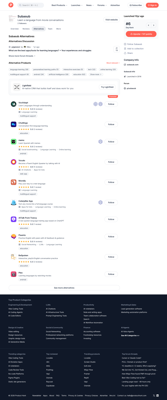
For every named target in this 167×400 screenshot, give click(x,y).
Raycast (49, 382)
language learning (19, 69)
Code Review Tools (16, 370)
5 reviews (38, 167)
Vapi (48, 374)
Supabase (50, 386)
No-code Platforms (16, 374)
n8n (47, 362)
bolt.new (87, 366)
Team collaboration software (95, 316)
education (79, 74)
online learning (108, 69)
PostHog (49, 370)
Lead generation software (131, 309)
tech (91, 69)
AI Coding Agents (15, 312)
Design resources (15, 335)
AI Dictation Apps (15, 362)
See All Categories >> (130, 335)
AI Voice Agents (127, 331)
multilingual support (19, 74)
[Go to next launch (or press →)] (153, 25)
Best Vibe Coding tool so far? (133, 378)
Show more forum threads (21, 56)
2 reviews (38, 146)
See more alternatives (64, 288)
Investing (87, 338)
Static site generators (17, 382)
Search (86, 319)
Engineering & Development (20, 305)
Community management (56, 338)
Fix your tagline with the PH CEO (135, 386)
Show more (94, 74)
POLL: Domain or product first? (134, 362)
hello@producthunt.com (136, 395)
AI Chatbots (26, 170)
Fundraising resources (92, 335)
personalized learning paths (46, 69)
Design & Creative (15, 327)
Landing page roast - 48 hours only (136, 382)
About (51, 395)
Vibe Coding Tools (15, 309)
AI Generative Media (16, 342)
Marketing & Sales (128, 305)
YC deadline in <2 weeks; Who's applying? (139, 366)
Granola (49, 378)
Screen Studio (89, 362)
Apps (45, 395)
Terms (63, 395)
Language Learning (29, 112)
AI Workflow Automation (93, 323)
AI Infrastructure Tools (55, 312)
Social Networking (29, 244)
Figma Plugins (14, 378)
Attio (48, 366)
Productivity (89, 305)
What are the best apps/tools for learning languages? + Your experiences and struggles (50, 50)
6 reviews (38, 109)
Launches (75, 5)
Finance (87, 327)
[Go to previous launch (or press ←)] (148, 25)
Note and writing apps (93, 312)
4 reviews (38, 241)
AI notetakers (89, 309)
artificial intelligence (58, 74)
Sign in (153, 5)
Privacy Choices (91, 395)
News (89, 5)
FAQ (57, 395)
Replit (86, 378)
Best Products (58, 5)
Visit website (111, 19)
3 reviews (38, 129)
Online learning (65, 149)
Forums (101, 5)
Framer (87, 374)
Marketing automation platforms (134, 312)
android (39, 74)
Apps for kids (39, 170)
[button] (58, 28)
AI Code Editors (14, 316)
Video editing (13, 331)
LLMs (41, 244)
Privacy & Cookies (75, 395)
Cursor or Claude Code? (131, 358)
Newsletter (36, 395)
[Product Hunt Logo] (10, 5)
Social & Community (54, 327)
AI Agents (125, 327)
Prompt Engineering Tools (56, 316)
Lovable (49, 358)
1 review (37, 187)
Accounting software (92, 331)
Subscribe (137, 5)
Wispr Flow (88, 370)
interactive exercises (73, 69)
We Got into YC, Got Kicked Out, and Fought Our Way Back (139, 370)
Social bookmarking (29, 149)
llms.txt (112, 395)
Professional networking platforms (59, 335)
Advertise (115, 5)
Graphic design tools (16, 338)
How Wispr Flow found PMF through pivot (138, 374)
